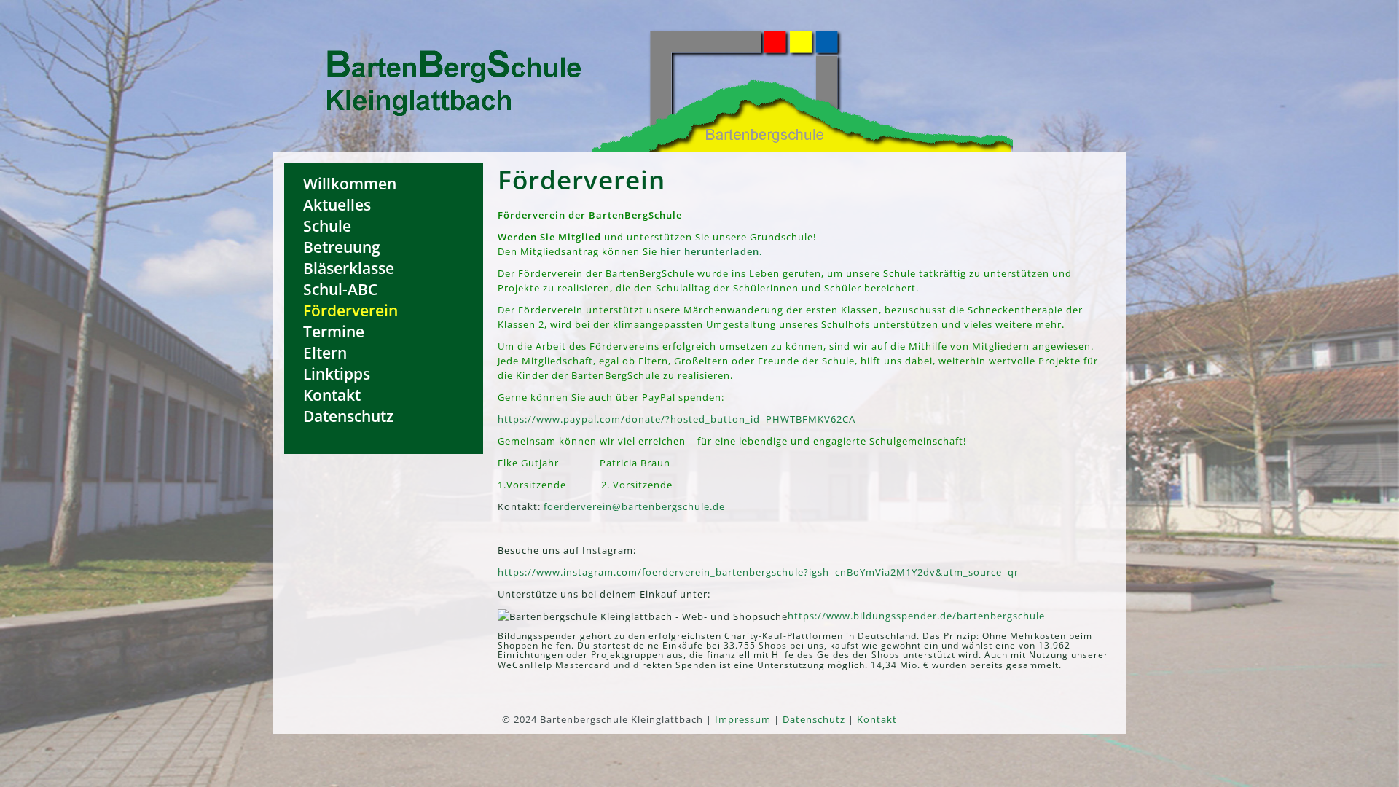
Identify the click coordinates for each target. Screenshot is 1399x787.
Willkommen (349, 183)
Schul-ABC (340, 288)
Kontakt (332, 394)
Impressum (743, 719)
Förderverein (350, 310)
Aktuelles (337, 204)
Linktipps (336, 373)
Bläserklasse (348, 267)
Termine (333, 331)
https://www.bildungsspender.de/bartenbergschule (916, 615)
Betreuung (341, 246)
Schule (327, 225)
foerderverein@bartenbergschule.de (634, 506)
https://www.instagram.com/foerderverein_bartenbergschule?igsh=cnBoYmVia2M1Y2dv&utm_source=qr (758, 572)
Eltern (325, 352)
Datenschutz (348, 415)
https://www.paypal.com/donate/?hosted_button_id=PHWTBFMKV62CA (676, 419)
